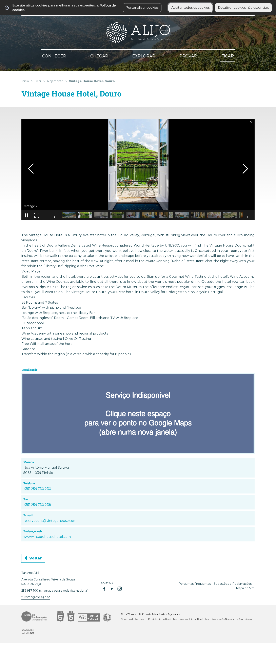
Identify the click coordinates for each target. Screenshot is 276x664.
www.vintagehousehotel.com (47, 537)
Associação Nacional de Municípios (232, 619)
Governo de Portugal (133, 619)
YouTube (112, 589)
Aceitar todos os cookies (190, 8)
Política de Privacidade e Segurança (159, 614)
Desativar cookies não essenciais (243, 8)
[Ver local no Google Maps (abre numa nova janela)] (138, 413)
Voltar (35, 558)
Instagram (120, 589)
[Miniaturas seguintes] (247, 217)
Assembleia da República (194, 619)
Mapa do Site (245, 588)
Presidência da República (162, 619)
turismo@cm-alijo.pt (35, 597)
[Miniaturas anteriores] (54, 217)
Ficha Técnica (128, 614)
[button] (69, 215)
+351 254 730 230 (37, 489)
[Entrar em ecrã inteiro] (37, 215)
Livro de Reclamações (34, 616)
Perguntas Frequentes (195, 584)
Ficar (38, 81)
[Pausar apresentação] (26, 215)
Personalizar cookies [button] (142, 8)
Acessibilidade (84, 616)
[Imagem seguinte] (245, 168)
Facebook (104, 589)
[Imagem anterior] (30, 168)
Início (25, 81)
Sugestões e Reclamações (233, 584)
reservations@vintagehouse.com (49, 521)
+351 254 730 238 (37, 505)
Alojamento (55, 81)
